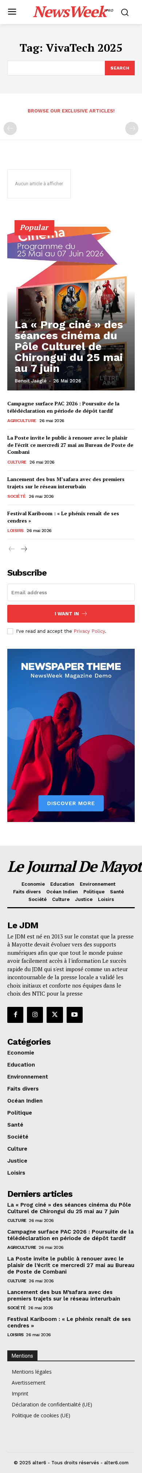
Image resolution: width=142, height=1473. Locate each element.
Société (16, 496)
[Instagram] (35, 1015)
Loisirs (15, 530)
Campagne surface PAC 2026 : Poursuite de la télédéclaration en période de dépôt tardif (63, 407)
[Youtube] (75, 1015)
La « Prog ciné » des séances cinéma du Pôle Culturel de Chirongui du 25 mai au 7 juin (69, 346)
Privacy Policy (89, 631)
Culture (17, 462)
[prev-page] (10, 128)
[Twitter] (55, 1015)
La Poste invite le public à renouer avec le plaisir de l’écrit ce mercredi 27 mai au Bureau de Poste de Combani (70, 444)
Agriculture (21, 420)
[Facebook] (15, 1015)
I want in (67, 613)
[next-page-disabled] (131, 128)
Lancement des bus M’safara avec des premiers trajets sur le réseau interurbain (66, 483)
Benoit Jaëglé (31, 381)
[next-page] (23, 549)
